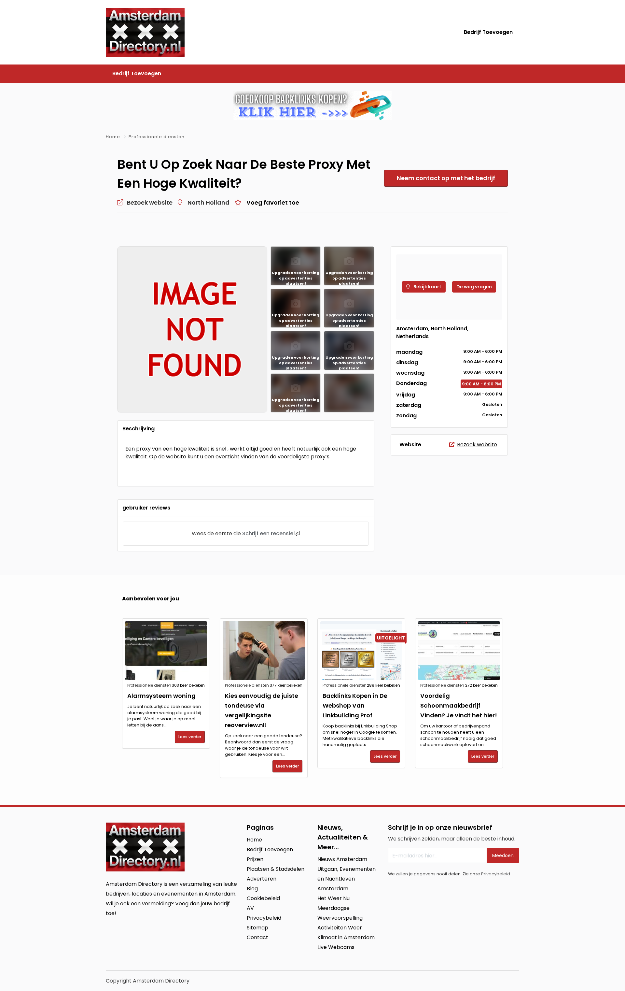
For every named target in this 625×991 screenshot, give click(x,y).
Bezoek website (477, 444)
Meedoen (503, 855)
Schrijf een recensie (267, 533)
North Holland (208, 202)
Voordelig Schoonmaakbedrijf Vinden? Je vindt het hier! (458, 705)
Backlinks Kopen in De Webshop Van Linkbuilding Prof (355, 705)
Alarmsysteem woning (161, 696)
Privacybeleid (495, 874)
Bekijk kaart (426, 286)
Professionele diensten (157, 136)
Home (113, 136)
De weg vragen (474, 286)
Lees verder (189, 737)
